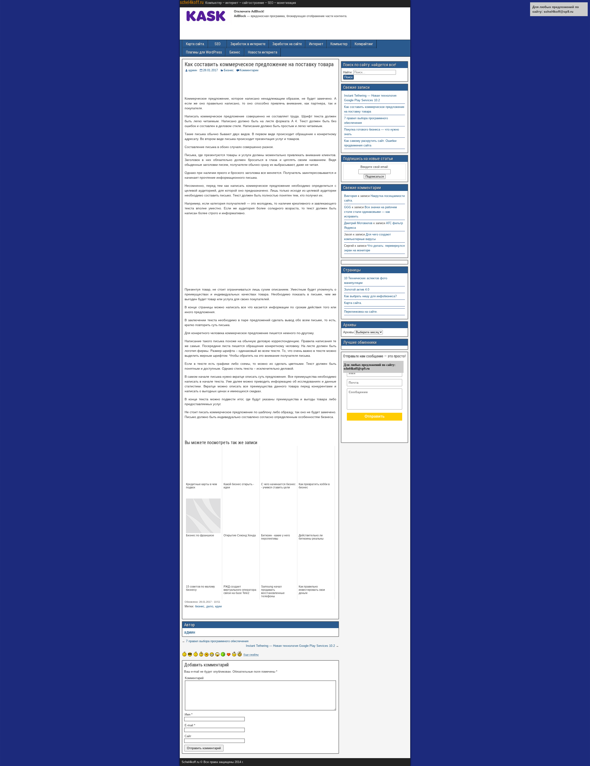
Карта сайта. (195, 44)
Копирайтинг (363, 44)
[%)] (234, 654)
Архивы (348, 332)
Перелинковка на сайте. (361, 311)
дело (209, 606)
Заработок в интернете (248, 44)
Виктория (350, 196)
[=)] (184, 654)
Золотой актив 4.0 (356, 289)
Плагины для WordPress (204, 52)
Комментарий (194, 678)
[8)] (190, 654)
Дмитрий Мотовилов (358, 223)
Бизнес (235, 52)
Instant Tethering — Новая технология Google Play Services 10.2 (290, 645)
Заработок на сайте (287, 44)
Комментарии (249, 70)
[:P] (206, 655)
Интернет (316, 44)
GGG (347, 207)
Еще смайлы (251, 654)
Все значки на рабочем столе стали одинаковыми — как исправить (370, 211)
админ (192, 70)
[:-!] (223, 654)
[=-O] (217, 654)
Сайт (188, 736)
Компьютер (339, 44)
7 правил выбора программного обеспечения (217, 641)
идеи (218, 606)
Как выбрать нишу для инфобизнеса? (370, 296)
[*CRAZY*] (239, 653)
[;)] (201, 654)
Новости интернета (262, 52)
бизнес (199, 606)
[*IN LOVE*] (228, 654)
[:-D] (211, 654)
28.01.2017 (210, 70)
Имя (188, 714)
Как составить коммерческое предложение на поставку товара (259, 64)
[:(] (195, 654)
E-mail (190, 725)
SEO (218, 44)
